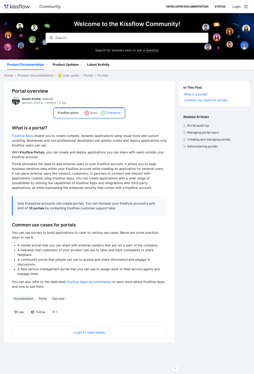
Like (21, 312)
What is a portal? (29, 127)
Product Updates (66, 64)
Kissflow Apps (22, 136)
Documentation (23, 298)
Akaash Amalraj (37, 98)
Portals (102, 75)
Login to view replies (89, 332)
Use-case (58, 298)
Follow (40, 312)
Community (50, 6)
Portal (88, 75)
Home (8, 75)
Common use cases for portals (44, 224)
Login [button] (236, 7)
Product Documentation (25, 64)
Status (220, 6)
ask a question (148, 50)
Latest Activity (98, 64)
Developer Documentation (187, 6)
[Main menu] (245, 6)
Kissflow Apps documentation (88, 282)
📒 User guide (68, 75)
